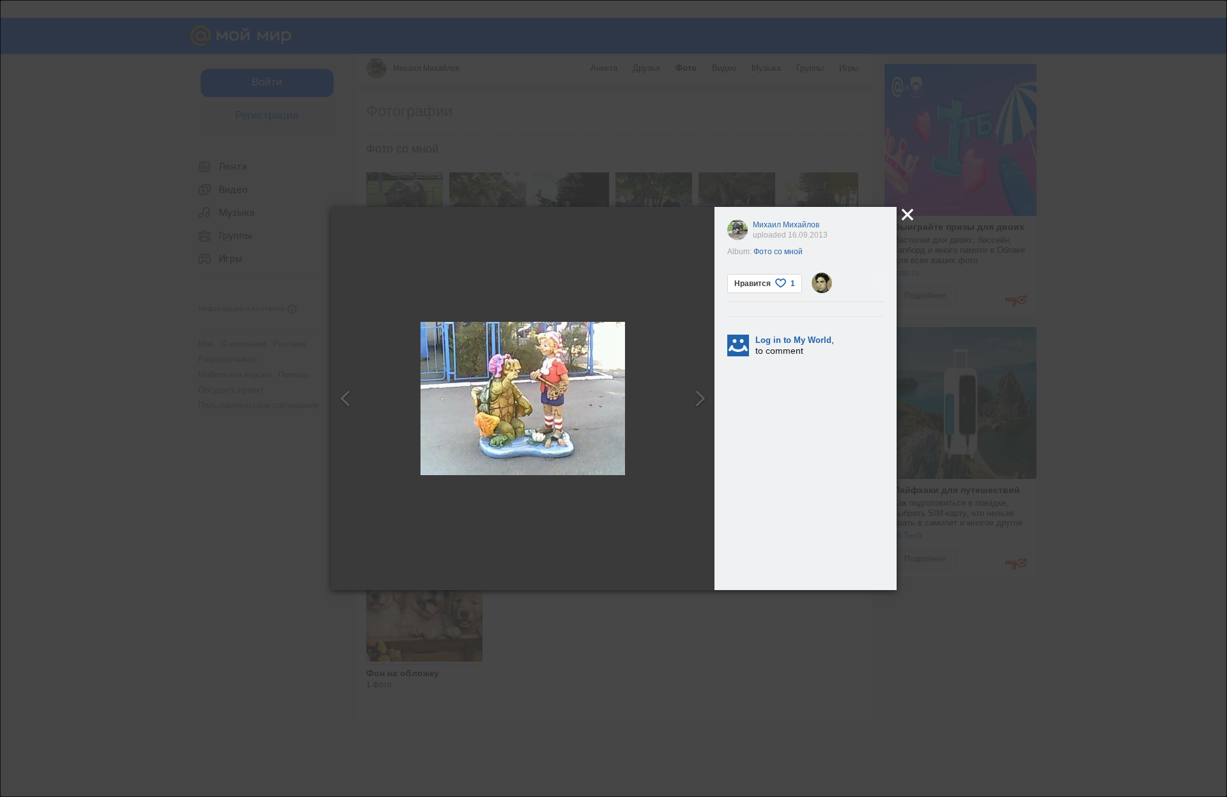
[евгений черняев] (822, 283)
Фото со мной (778, 251)
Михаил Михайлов (786, 224)
